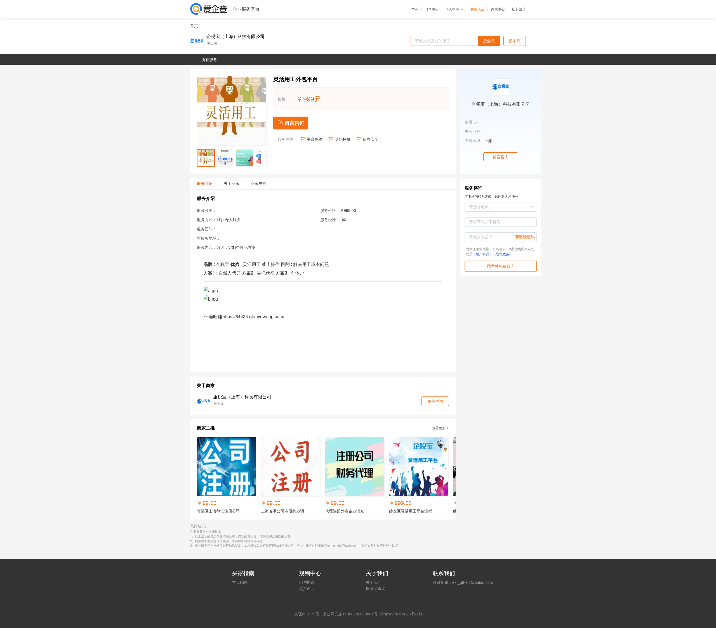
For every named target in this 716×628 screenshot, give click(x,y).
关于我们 (373, 582)
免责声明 (307, 588)
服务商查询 (375, 588)
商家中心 (498, 9)
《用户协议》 (482, 253)
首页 (414, 9)
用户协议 (307, 582)
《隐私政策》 (503, 253)
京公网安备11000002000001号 (350, 614)
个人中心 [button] (452, 9)
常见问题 (240, 582)
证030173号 (308, 614)
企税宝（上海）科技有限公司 (235, 36)
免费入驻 (477, 9)
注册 (522, 8)
